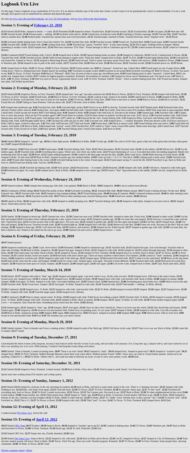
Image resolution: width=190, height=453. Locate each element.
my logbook (27, 19)
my (34, 11)
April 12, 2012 (46, 419)
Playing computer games (13, 450)
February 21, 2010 (48, 25)
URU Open (19, 425)
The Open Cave (24, 413)
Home (29, 450)
